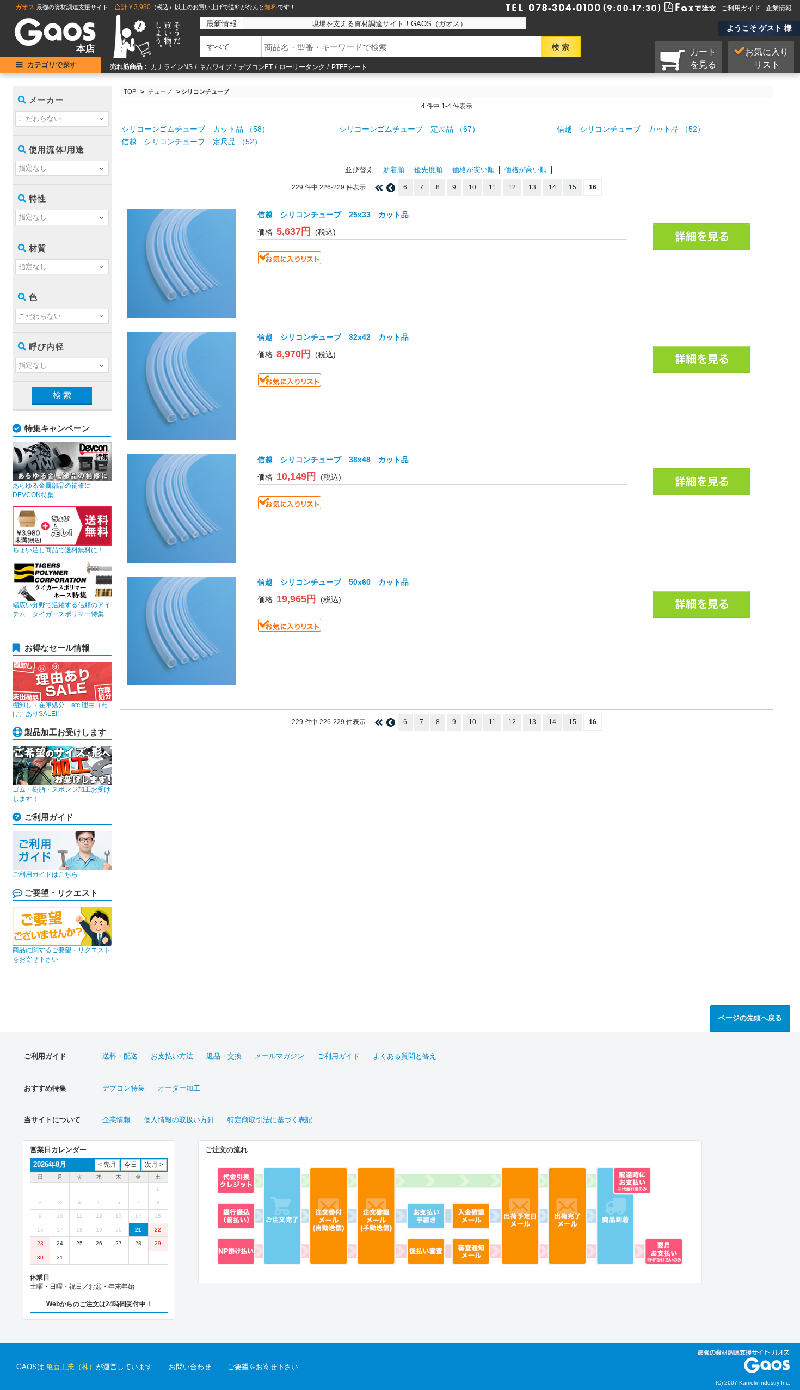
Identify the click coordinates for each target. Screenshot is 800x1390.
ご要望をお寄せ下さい (262, 1367)
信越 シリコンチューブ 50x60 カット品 (333, 582)
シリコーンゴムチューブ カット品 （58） (195, 129)
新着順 (393, 170)
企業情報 (779, 8)
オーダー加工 (179, 1088)
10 (472, 187)
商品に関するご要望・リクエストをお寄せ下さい (61, 954)
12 (512, 187)
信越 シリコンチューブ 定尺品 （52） (191, 141)
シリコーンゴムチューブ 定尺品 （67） (409, 129)
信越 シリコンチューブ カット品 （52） (631, 129)
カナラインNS (172, 67)
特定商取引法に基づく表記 (269, 1120)
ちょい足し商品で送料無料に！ (58, 550)
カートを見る (703, 58)
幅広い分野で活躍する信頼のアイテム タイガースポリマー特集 (61, 609)
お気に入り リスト (767, 58)
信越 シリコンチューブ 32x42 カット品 (333, 337)
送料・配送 (120, 1056)
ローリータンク (302, 67)
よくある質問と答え (404, 1056)
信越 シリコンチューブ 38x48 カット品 (333, 459)
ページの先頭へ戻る (750, 1018)
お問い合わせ (190, 1367)
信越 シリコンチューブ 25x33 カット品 (333, 214)
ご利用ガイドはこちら (45, 874)
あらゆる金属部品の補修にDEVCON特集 (52, 490)
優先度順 (428, 170)
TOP (130, 91)
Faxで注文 (677, 6)
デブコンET (255, 67)
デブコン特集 (123, 1088)
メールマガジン (279, 1056)
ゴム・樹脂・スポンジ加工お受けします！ (61, 794)
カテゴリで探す (52, 64)
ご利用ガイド (740, 8)
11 (492, 187)
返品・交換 (224, 1056)
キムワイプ (215, 67)
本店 (85, 49)
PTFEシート (349, 67)
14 (552, 187)
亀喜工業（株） (71, 1367)
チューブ (160, 91)
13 (532, 187)
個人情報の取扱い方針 (179, 1120)
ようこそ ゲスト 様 (759, 27)
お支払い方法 (172, 1056)
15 (572, 187)
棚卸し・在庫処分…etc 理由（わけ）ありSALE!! (60, 709)
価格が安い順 (473, 170)
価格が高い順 (525, 170)
